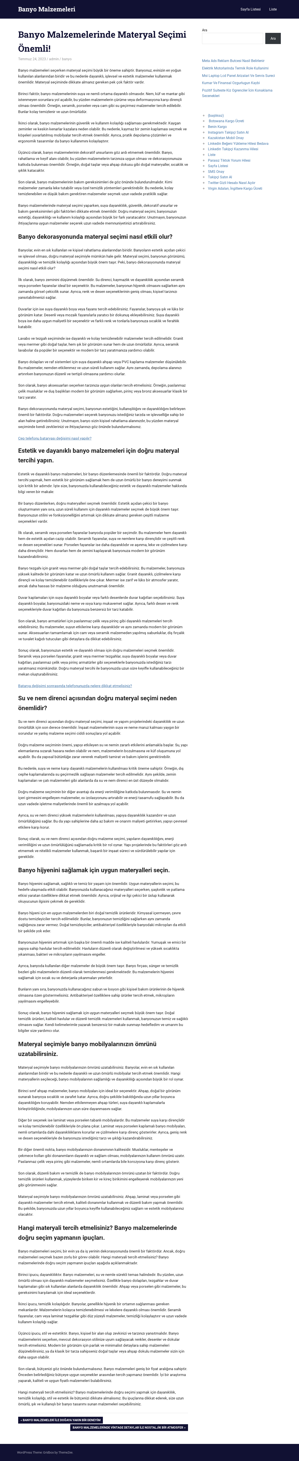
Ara (204, 30)
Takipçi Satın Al (220, 177)
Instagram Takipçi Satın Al (228, 132)
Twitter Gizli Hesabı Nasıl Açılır (231, 183)
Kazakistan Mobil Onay (226, 138)
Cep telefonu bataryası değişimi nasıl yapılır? (54, 438)
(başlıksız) (216, 115)
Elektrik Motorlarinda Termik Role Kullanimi (235, 68)
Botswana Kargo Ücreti (226, 121)
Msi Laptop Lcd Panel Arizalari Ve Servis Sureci (238, 76)
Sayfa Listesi (251, 9)
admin (54, 59)
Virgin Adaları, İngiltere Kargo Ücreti (235, 188)
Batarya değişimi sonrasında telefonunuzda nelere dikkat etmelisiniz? (75, 686)
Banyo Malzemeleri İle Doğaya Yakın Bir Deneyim (61, 1421)
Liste (273, 9)
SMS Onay (216, 172)
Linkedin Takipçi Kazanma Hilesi (233, 149)
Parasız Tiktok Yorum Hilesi (229, 160)
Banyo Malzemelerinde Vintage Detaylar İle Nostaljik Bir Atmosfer (127, 1428)
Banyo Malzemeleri (46, 9)
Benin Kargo (217, 127)
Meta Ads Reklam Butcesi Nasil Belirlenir (233, 61)
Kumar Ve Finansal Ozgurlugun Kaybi (231, 83)
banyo (67, 59)
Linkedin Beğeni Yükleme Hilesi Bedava (238, 144)
